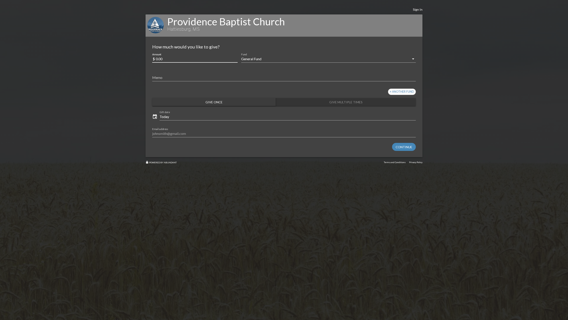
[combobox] (325, 58)
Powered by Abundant (161, 162)
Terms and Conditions (395, 162)
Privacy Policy (415, 162)
